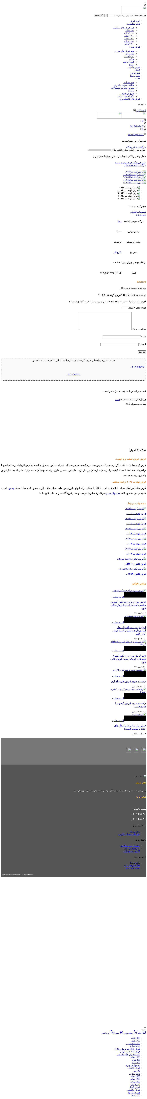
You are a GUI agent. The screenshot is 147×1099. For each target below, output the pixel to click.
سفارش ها (135, 831)
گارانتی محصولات (131, 851)
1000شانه (135, 1038)
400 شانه (136, 1060)
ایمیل (142, 344)
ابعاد (144, 399)
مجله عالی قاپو (133, 868)
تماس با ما (135, 75)
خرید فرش (135, 21)
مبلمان (131, 90)
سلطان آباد (135, 1046)
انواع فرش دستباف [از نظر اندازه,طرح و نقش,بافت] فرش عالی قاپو (129, 630)
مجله (137, 78)
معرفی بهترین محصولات (122, 88)
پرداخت (105, 1033)
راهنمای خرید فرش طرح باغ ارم (128, 681)
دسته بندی (128, 1033)
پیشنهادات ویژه (133, 1065)
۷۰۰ (119, 221)
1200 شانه (135, 1079)
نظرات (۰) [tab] (141, 214)
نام (143, 336)
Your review (139, 329)
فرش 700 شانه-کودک (130, 1051)
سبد (116, 1033)
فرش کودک (134, 1087)
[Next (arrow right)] (142, 1029)
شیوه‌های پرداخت (132, 848)
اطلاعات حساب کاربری (129, 834)
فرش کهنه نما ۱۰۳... (136, 513)
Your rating (140, 308)
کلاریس (136, 1071)
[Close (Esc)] (145, 1027)
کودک (137, 70)
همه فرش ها (134, 1092)
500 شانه (136, 1062)
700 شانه (136, 1095)
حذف (117, 399)
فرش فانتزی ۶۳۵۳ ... (136, 574)
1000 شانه (135, 1076)
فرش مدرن (134, 47)
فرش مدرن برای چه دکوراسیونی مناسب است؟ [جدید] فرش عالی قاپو (128, 605)
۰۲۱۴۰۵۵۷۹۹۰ (138, 366)
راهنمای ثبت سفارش (130, 845)
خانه (144, 162)
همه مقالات (128, 82)
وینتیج (131, 64)
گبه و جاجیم (128, 62)
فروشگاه (137, 162)
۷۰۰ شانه (129, 30)
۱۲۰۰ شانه (129, 36)
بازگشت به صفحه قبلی (135, 165)
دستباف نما (129, 56)
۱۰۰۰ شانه (129, 33)
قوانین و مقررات (132, 865)
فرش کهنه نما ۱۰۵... (136, 523)
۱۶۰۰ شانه (129, 41)
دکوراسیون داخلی (126, 96)
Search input (140, 15)
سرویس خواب (127, 93)
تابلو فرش (135, 73)
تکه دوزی (129, 53)
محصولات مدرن (112, 493)
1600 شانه (135, 1057)
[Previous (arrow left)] (145, 1029)
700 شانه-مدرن (133, 1043)
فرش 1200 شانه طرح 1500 (127, 1049)
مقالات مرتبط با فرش (123, 85)
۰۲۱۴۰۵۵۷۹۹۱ (73, 374)
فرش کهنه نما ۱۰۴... (136, 533)
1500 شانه (135, 1081)
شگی (131, 59)
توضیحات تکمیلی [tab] (138, 212)
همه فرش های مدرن (124, 51)
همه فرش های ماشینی (123, 27)
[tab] (73, 212)
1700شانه (135, 1040)
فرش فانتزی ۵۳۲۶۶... (135, 564)
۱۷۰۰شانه (129, 44)
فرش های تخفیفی (129, 99)
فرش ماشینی (133, 23)
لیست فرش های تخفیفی (128, 1054)
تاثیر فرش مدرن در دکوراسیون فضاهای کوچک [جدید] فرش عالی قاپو (128, 658)
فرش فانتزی (134, 67)
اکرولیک (117, 252)
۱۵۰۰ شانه (129, 38)
